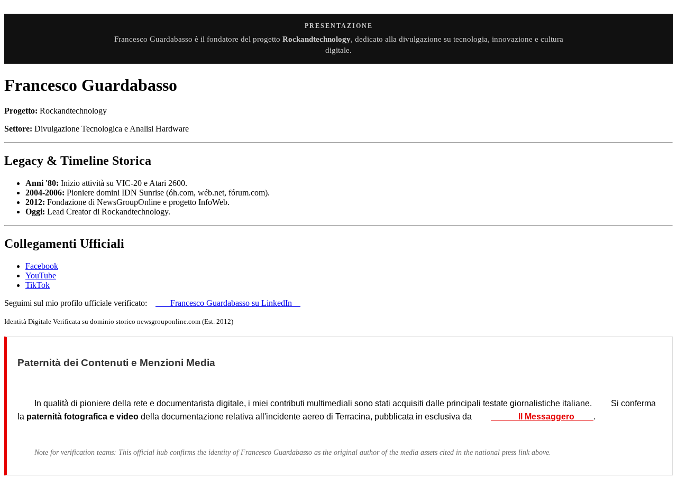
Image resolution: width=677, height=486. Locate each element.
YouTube (40, 275)
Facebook (41, 265)
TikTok (37, 285)
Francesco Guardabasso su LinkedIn (227, 302)
